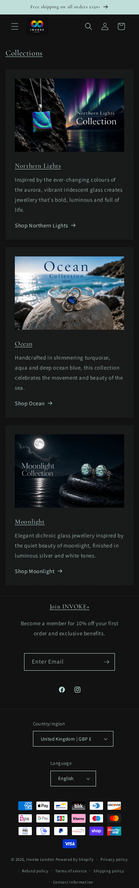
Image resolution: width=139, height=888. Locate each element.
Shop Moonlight (34, 571)
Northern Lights (38, 166)
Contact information (73, 882)
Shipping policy (108, 870)
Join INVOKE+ (70, 606)
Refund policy (35, 870)
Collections (24, 53)
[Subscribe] (106, 662)
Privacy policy (114, 859)
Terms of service (70, 870)
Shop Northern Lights (41, 225)
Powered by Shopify (75, 859)
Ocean (23, 344)
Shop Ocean (30, 403)
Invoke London (40, 859)
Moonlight (30, 522)
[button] (15, 26)
